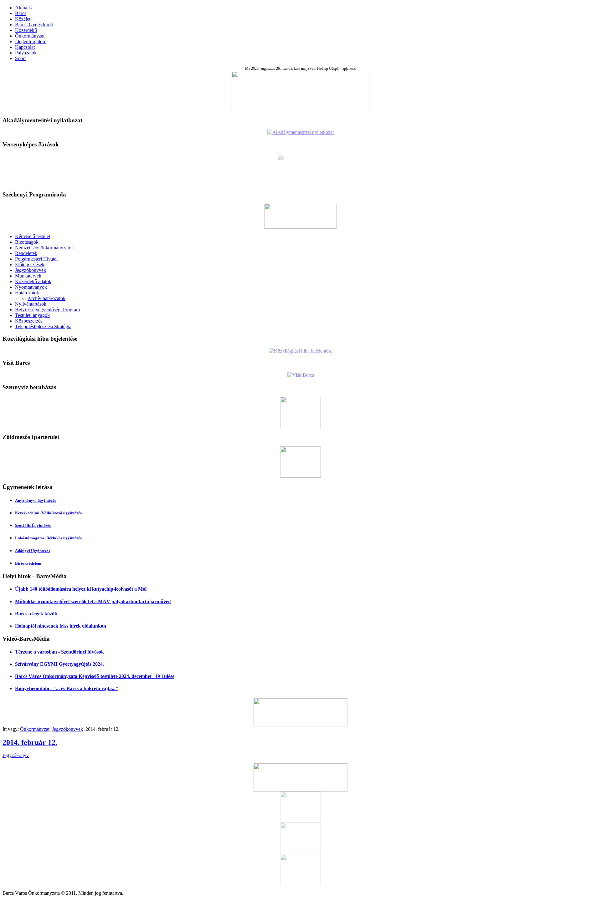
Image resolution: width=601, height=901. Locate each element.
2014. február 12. (30, 742)
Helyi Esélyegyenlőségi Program (47, 309)
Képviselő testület (32, 236)
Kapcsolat (25, 47)
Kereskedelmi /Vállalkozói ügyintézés (48, 513)
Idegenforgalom (30, 41)
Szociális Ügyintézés (33, 525)
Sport (20, 58)
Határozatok (27, 292)
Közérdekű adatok (33, 281)
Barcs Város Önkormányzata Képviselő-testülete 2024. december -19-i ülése (94, 676)
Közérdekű (26, 30)
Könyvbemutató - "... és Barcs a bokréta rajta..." (66, 688)
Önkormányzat (29, 35)
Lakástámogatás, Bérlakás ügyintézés (48, 538)
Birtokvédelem (28, 563)
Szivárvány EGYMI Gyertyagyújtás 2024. (59, 664)
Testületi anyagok (32, 315)
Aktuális (23, 7)
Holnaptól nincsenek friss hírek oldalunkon (60, 626)
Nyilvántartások (30, 304)
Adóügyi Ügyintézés (32, 550)
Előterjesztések (29, 264)
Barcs (20, 13)
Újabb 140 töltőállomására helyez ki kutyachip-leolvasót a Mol (80, 589)
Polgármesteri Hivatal (36, 259)
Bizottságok (27, 242)
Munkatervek (28, 275)
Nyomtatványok (31, 287)
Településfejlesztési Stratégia (43, 326)
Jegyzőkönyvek (30, 270)
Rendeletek (26, 253)
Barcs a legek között (36, 613)
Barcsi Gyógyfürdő (34, 24)
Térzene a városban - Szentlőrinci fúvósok (59, 651)
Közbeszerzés (28, 320)
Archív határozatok (46, 298)
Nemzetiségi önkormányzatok (44, 247)
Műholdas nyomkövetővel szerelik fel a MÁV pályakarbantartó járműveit (93, 601)
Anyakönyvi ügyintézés (35, 500)
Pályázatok (26, 52)
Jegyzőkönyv (16, 755)
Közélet (22, 19)
